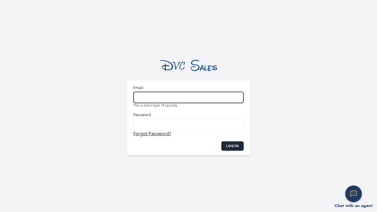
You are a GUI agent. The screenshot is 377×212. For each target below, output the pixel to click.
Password (142, 114)
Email (138, 87)
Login (232, 146)
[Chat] (353, 194)
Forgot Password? (152, 134)
